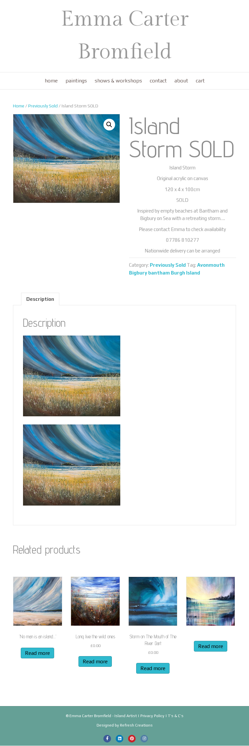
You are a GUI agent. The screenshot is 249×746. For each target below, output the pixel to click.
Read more (37, 653)
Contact (158, 81)
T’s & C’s (176, 716)
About (181, 81)
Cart (200, 81)
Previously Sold (43, 105)
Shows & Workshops (118, 81)
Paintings (76, 81)
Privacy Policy (152, 716)
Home (51, 81)
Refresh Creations (136, 725)
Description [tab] (40, 299)
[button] (109, 124)
